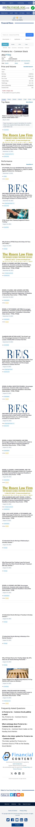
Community (21, 3)
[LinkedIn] (19, 774)
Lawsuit (7, 302)
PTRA (8, 54)
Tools (26, 44)
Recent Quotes (6, 39)
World (28, 13)
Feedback (17, 825)
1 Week (9, 99)
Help (19, 804)
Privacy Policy (26, 767)
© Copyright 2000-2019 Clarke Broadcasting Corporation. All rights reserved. (17, 814)
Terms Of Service (17, 769)
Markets (5, 44)
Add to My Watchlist (25, 61)
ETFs (20, 44)
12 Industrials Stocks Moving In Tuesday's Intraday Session (17, 615)
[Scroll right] (34, 3)
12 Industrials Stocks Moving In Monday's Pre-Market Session (16, 637)
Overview (5, 47)
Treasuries (27, 47)
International (20, 47)
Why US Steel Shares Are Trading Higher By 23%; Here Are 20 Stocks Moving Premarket (17, 658)
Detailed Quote (28, 66)
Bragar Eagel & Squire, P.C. (9, 203)
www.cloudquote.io (17, 764)
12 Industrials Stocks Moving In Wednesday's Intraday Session (15, 541)
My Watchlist (17, 39)
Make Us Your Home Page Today (10, 790)
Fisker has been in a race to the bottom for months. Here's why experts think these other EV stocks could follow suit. (17, 124)
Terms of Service (12, 810)
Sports (11, 3)
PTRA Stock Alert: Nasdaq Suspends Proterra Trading (15, 221)
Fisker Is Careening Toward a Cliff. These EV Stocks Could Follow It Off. (15, 116)
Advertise (13, 804)
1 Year (25, 99)
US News (22, 13)
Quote (6, 63)
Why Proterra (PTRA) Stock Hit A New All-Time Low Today (16, 242)
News (3, 3)
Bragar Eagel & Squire (8, 369)
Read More (29, 164)
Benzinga (5, 248)
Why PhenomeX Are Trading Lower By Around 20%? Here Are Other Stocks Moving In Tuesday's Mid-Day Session (17, 564)
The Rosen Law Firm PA (9, 273)
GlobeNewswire (6, 275)
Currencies (14, 47)
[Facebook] (15, 774)
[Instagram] (23, 774)
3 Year (29, 99)
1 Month (14, 99)
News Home (4, 13)
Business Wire (6, 156)
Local (11, 13)
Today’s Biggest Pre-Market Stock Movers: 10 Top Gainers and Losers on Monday (17, 680)
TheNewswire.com (7, 700)
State (16, 13)
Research (26, 63)
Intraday (4, 99)
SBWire (5, 176)
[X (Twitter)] (11, 774)
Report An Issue (26, 804)
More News (29, 102)
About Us (7, 804)
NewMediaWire (6, 300)
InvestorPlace (6, 129)
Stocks (12, 44)
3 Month (20, 99)
